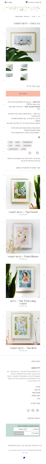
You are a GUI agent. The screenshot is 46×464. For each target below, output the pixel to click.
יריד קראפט (35, 368)
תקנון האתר (36, 392)
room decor (27, 145)
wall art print (13, 149)
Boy (11, 142)
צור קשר (37, 390)
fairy (17, 142)
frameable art (27, 142)
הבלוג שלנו (35, 361)
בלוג (38, 398)
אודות (38, 387)
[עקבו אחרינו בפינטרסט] (33, 411)
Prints (18, 145)
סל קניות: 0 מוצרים (34, 2)
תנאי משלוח (36, 395)
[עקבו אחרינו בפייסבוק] (38, 411)
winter (23, 149)
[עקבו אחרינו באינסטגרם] (28, 411)
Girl (11, 145)
